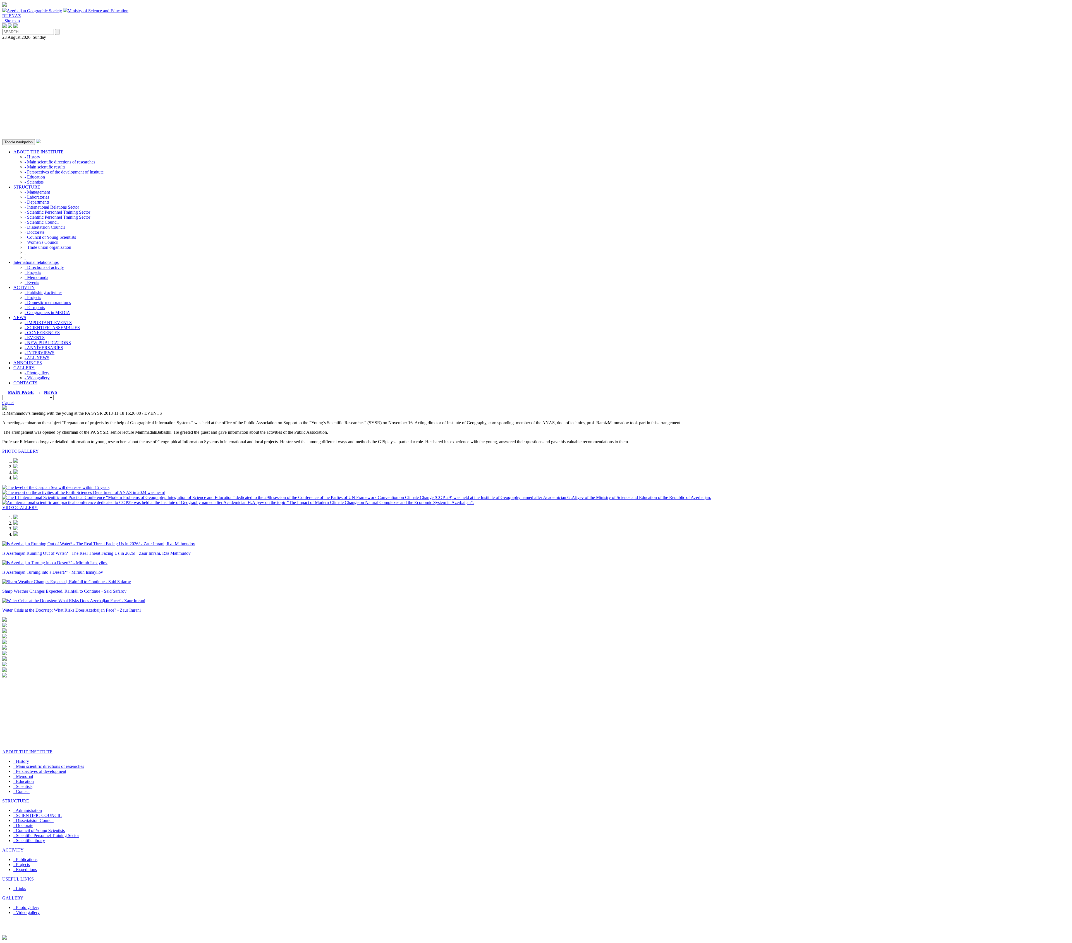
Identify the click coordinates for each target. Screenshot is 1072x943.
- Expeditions (25, 869)
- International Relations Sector (52, 207)
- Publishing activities (43, 292)
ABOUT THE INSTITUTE (38, 151)
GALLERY (24, 367)
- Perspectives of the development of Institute (64, 172)
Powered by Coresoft (536, 932)
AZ (18, 15)
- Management (37, 192)
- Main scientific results (45, 167)
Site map (11, 20)
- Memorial (23, 776)
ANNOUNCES (27, 362)
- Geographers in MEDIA (47, 312)
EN (12, 15)
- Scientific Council (42, 222)
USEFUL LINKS (18, 879)
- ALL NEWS (37, 357)
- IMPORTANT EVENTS (48, 322)
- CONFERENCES (42, 332)
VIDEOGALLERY (20, 507)
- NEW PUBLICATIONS (48, 342)
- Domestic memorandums (48, 302)
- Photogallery (37, 372)
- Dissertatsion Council (45, 227)
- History (32, 157)
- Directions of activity (44, 267)
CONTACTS (25, 382)
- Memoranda (36, 277)
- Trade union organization (48, 247)
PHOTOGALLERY (20, 451)
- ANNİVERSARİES (44, 347)
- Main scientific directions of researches (60, 162)
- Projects (33, 272)
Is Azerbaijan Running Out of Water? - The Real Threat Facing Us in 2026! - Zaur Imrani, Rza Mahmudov (96, 553)
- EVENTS (35, 337)
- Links (19, 888)
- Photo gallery (26, 907)
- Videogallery (37, 377)
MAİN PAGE (21, 392)
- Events (32, 282)
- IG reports (35, 307)
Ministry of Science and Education (98, 10)
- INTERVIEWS (39, 352)
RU (5, 15)
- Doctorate (34, 232)
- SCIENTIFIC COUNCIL (37, 815)
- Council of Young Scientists (50, 237)
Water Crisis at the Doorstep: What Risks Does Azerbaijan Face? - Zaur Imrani (71, 610)
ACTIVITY (24, 287)
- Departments (37, 202)
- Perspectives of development (39, 771)
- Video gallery (26, 912)
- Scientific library (29, 840)
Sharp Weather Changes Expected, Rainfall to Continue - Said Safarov (64, 591)
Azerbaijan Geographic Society (34, 10)
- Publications (25, 859)
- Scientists (34, 182)
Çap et (8, 402)
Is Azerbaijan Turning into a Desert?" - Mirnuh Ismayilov (52, 572)
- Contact (21, 791)
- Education (35, 177)
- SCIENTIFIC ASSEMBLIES (52, 327)
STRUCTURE (26, 187)
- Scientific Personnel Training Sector (57, 212)
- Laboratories (37, 197)
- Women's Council (41, 242)
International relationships (36, 262)
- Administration (27, 810)
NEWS (19, 317)
